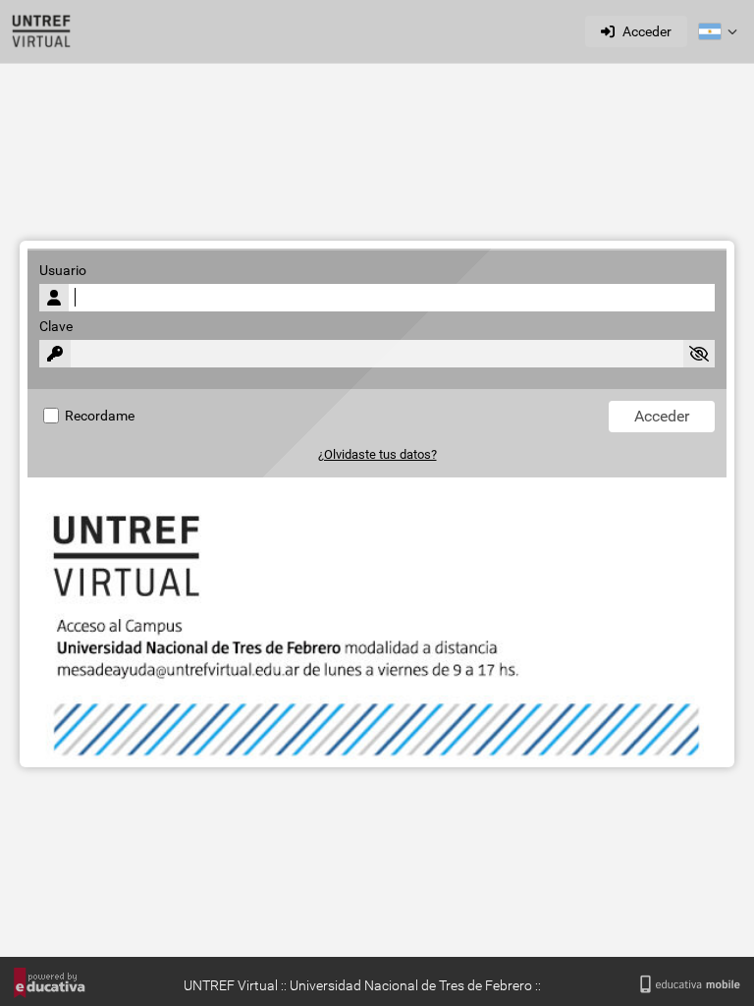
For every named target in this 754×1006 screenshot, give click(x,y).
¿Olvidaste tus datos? (377, 454)
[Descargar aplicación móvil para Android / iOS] (689, 985)
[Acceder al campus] (41, 31)
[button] (717, 31)
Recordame (98, 416)
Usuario (62, 270)
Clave (56, 326)
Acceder (647, 31)
